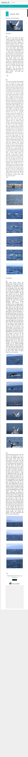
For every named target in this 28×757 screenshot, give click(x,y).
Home (10, 6)
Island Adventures (17, 576)
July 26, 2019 (14, 14)
